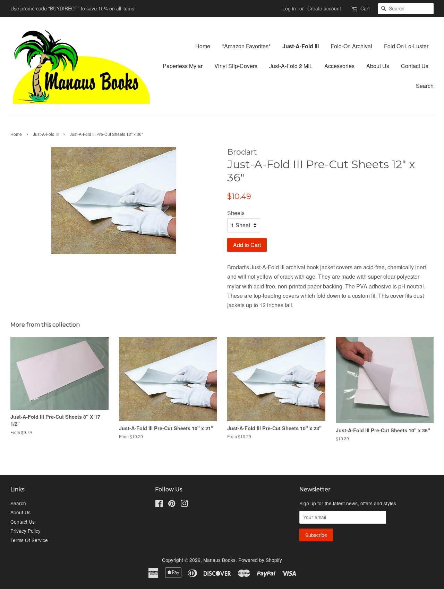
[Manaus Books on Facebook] (159, 504)
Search (425, 86)
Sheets (236, 213)
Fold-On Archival (351, 46)
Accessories (339, 66)
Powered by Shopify (260, 559)
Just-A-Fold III (300, 46)
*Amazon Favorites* (246, 46)
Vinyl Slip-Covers (235, 66)
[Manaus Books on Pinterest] (172, 504)
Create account (324, 8)
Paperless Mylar (183, 66)
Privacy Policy (25, 530)
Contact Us (414, 66)
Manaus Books (219, 559)
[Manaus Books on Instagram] (184, 504)
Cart (365, 8)
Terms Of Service (29, 540)
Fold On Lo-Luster (406, 46)
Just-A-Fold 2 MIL (291, 66)
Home (202, 46)
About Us (377, 66)
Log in (289, 8)
